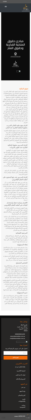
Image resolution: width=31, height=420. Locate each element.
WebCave (22, 416)
